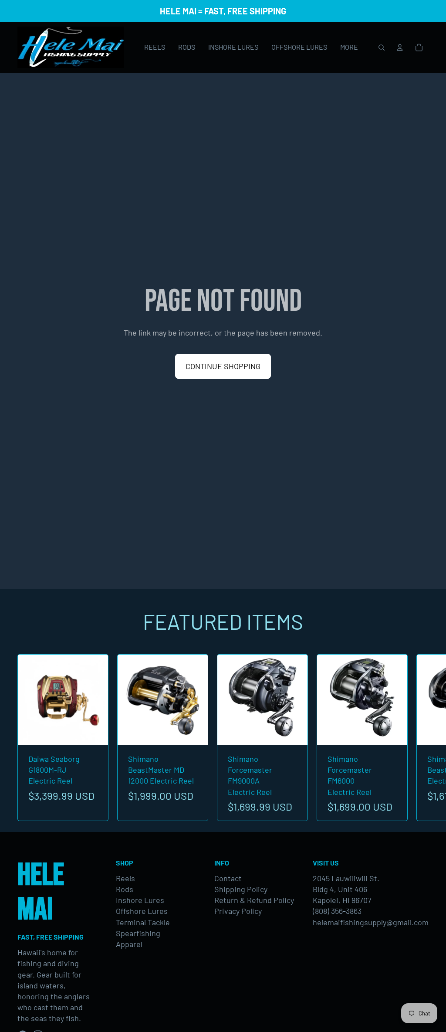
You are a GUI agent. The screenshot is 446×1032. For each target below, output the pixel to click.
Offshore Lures (142, 911)
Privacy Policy (238, 911)
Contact (228, 878)
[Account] (399, 47)
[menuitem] (349, 47)
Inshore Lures (140, 900)
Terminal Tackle (143, 922)
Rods (124, 889)
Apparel (129, 944)
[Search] (381, 47)
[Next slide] (419, 737)
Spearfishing (138, 933)
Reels (125, 878)
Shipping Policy (240, 889)
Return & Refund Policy (254, 900)
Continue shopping (223, 366)
